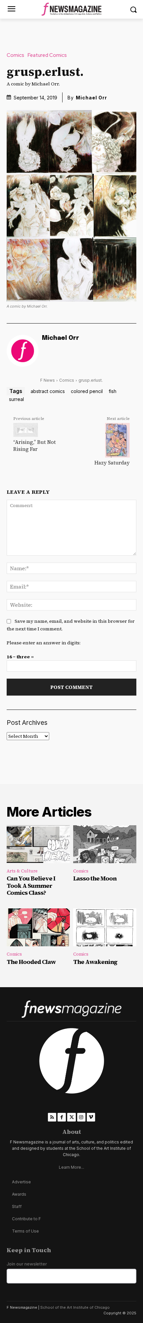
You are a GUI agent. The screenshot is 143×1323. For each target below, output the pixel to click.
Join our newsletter (27, 1264)
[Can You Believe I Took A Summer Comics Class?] (38, 844)
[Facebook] (62, 1117)
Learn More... (71, 1167)
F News (47, 380)
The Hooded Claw (31, 962)
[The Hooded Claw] (38, 927)
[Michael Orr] (23, 351)
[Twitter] (71, 1117)
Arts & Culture (22, 871)
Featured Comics (47, 55)
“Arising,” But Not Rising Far (34, 446)
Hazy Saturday (112, 462)
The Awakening (95, 962)
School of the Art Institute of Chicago (75, 1307)
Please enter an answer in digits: (43, 642)
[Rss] (52, 1117)
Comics (15, 55)
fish (112, 391)
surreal (16, 399)
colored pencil (87, 391)
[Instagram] (81, 1117)
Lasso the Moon (94, 878)
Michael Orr (91, 97)
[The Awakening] (104, 927)
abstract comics (48, 391)
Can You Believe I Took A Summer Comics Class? (31, 885)
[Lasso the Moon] (104, 844)
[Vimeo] (91, 1117)
